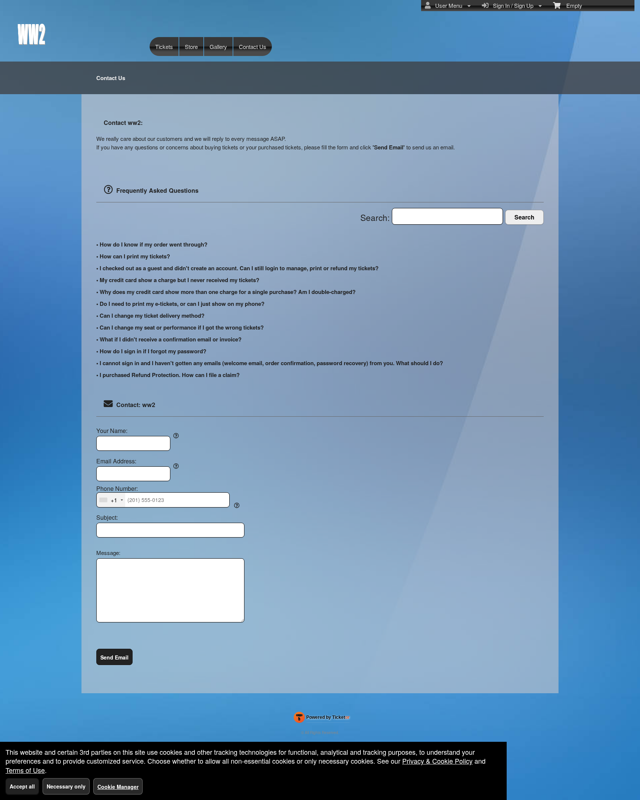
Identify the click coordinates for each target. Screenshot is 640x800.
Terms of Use (25, 770)
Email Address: (116, 461)
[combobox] (111, 500)
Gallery (218, 46)
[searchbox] (447, 216)
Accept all (22, 786)
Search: (376, 217)
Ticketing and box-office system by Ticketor (321, 719)
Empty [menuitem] (571, 5)
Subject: (107, 517)
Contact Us (252, 46)
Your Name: (111, 431)
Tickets (164, 46)
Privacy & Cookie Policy (437, 761)
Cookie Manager (118, 786)
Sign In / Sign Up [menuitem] (512, 5)
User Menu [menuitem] (447, 5)
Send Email (114, 657)
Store (191, 46)
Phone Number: (117, 489)
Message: (108, 552)
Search (524, 217)
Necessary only (66, 786)
